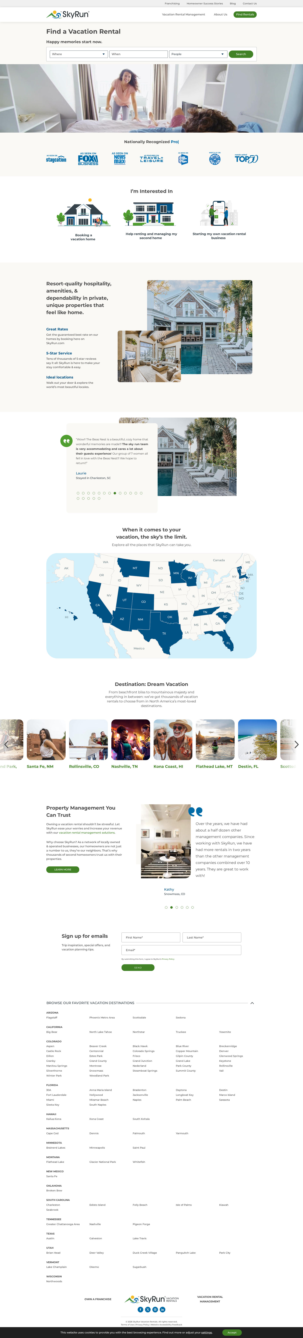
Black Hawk (140, 1046)
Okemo (94, 1267)
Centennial (96, 1051)
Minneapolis (97, 1147)
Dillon (50, 1056)
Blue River (182, 1046)
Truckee (181, 1032)
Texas (50, 1233)
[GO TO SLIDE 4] (94, 493)
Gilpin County (184, 1056)
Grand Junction (142, 1060)
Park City (224, 1252)
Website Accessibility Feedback (166, 1324)
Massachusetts (57, 1128)
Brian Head (53, 1252)
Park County (183, 1065)
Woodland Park (99, 1075)
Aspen (50, 1046)
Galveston (95, 1238)
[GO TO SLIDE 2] (83, 493)
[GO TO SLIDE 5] (99, 493)
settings (206, 1332)
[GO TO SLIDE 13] (141, 493)
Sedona (181, 1017)
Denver (224, 1051)
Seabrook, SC (209, 766)
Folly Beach (140, 1204)
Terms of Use (127, 1324)
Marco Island (227, 1094)
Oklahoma (54, 1185)
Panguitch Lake (186, 1252)
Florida (52, 1085)
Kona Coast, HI (41, 766)
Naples (137, 1099)
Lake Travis (139, 1238)
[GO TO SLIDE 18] (99, 498)
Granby (50, 1060)
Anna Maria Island (100, 1090)
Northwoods (54, 1281)
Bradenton (139, 1090)
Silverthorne (54, 1070)
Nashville (95, 1224)
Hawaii (51, 1114)
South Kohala (141, 1119)
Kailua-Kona (53, 1119)
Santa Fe (51, 1176)
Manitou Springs (56, 1065)
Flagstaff (51, 1017)
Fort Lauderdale (56, 1094)
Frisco (136, 1056)
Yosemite (225, 1032)
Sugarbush (139, 1267)
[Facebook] (140, 1309)
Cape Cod (52, 1133)
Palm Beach (183, 1099)
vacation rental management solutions (87, 832)
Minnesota (54, 1142)
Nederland (139, 1065)
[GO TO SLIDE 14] (78, 498)
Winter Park (54, 1075)
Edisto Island (97, 1204)
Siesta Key (52, 1104)
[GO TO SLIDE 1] (78, 493)
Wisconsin (54, 1276)
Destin (223, 1090)
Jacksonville (140, 1094)
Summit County (186, 1070)
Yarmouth (182, 1133)
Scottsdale (139, 1017)
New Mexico (55, 1171)
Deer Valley (96, 1252)
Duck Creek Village (145, 1252)
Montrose (95, 1065)
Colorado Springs (143, 1051)
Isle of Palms (184, 1204)
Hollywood (96, 1094)
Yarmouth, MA (252, 766)
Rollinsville (226, 1065)
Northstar (139, 1032)
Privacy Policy (168, 959)
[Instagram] (155, 1309)
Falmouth (139, 1133)
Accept (232, 1332)
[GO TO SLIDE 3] (88, 493)
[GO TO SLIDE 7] (109, 493)
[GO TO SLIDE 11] (130, 493)
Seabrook (52, 1209)
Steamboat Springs (145, 1070)
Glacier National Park (102, 1161)
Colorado (54, 1041)
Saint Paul (139, 1147)
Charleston (53, 1204)
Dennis (94, 1133)
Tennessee (53, 1219)
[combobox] (79, 54)
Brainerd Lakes (55, 1147)
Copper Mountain (187, 1051)
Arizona (52, 1012)
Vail (221, 1070)
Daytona (181, 1090)
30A (48, 1090)
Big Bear (51, 1032)
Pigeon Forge (141, 1224)
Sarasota (224, 1099)
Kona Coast (96, 1119)
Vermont (52, 1262)
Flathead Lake (55, 1161)
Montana (53, 1157)
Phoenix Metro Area (102, 1017)
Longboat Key (185, 1094)
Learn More (62, 869)
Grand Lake (183, 1060)
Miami (50, 1099)
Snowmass (96, 1070)
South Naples (97, 1104)
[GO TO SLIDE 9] (120, 493)
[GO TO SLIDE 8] (115, 493)
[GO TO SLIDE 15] (83, 498)
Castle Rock (53, 1051)
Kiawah (223, 1204)
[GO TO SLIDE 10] (125, 493)
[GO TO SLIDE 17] (94, 498)
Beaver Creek (98, 1046)
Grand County (98, 1060)
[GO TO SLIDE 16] (88, 498)
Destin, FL (121, 766)
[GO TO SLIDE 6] (104, 493)
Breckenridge (228, 1046)
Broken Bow (54, 1190)
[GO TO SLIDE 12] (136, 493)
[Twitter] (148, 1309)
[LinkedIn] (162, 1309)
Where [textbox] (57, 54)
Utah (49, 1247)
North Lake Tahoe (100, 1032)
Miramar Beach (99, 1099)
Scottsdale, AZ (168, 766)
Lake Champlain (56, 1267)
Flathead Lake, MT (87, 766)
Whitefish (139, 1161)
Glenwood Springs (231, 1056)
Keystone (225, 1060)
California (54, 1027)
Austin (50, 1238)
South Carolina (58, 1200)
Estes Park (96, 1056)
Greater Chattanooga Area (63, 1224)
